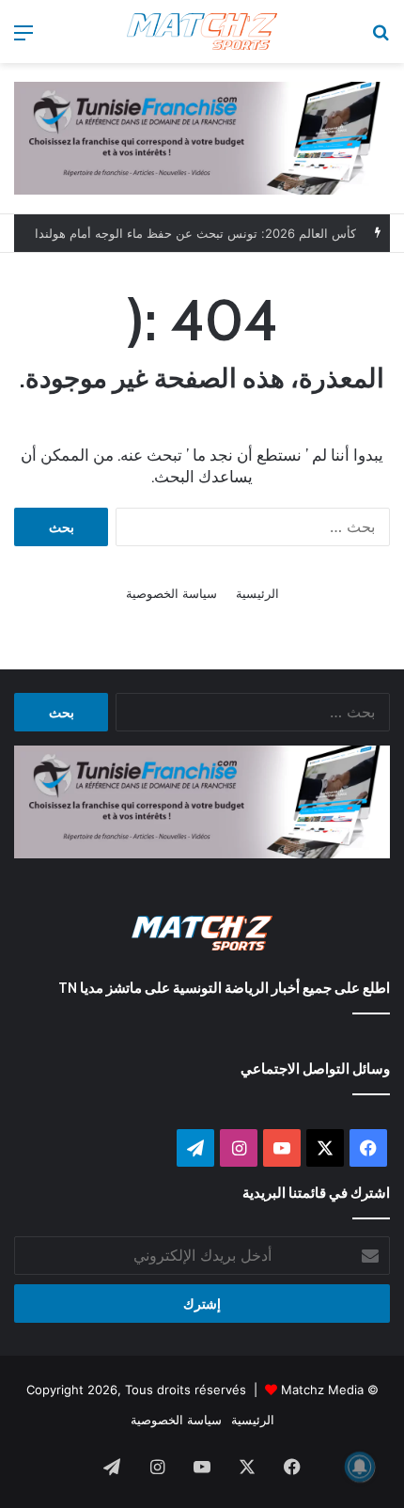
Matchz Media (322, 1389)
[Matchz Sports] (202, 31)
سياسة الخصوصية (171, 593)
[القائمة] (23, 39)
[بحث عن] (380, 39)
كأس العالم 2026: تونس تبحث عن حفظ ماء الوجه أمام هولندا (195, 233)
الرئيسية (257, 593)
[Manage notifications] (360, 1467)
